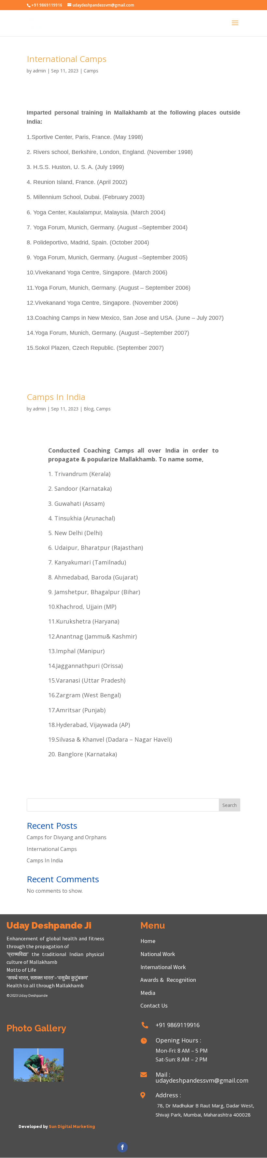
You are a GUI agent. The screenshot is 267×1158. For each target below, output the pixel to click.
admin (39, 71)
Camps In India (56, 397)
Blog (88, 409)
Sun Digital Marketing (72, 1126)
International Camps (66, 59)
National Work (157, 954)
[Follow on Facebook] (122, 1147)
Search (229, 805)
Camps (91, 71)
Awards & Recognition (168, 979)
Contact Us (154, 1005)
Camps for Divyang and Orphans (66, 837)
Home (147, 941)
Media (147, 992)
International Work (163, 967)
